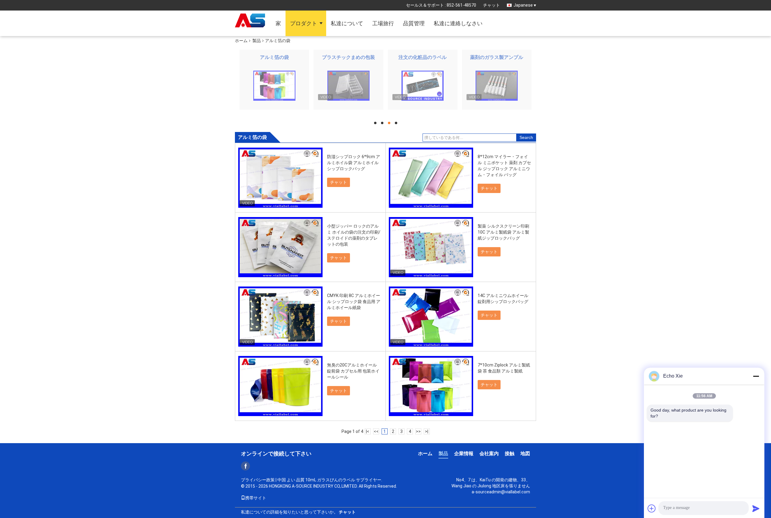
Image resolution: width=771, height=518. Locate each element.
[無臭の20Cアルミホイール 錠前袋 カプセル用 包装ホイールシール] (280, 386)
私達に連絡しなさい (458, 23)
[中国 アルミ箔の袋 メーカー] (274, 86)
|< (367, 431)
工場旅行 (383, 23)
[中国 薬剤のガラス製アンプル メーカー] (497, 86)
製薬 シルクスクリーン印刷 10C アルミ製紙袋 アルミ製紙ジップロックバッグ (503, 232)
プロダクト (303, 23)
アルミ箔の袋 (274, 57)
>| (426, 431)
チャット (491, 5)
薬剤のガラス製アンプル (496, 57)
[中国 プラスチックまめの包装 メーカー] (348, 86)
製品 (256, 40)
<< (376, 431)
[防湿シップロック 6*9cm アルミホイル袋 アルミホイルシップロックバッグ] (280, 178)
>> (418, 431)
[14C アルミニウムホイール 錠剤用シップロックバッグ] (431, 317)
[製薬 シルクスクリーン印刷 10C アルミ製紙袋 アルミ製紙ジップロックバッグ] (431, 247)
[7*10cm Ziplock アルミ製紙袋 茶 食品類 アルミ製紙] (431, 386)
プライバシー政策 (258, 479)
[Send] (756, 508)
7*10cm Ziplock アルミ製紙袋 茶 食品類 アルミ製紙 (504, 368)
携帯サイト (255, 497)
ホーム (241, 40)
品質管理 (414, 23)
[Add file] (652, 508)
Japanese (523, 5)
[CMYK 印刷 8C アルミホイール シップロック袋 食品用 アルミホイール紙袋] (280, 317)
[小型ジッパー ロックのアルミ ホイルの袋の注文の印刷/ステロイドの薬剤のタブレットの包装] (280, 247)
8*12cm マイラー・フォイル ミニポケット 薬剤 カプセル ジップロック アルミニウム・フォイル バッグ (504, 165)
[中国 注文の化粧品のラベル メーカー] (422, 86)
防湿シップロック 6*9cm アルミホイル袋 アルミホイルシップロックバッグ (353, 162)
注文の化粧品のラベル (422, 57)
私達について (347, 23)
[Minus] (756, 376)
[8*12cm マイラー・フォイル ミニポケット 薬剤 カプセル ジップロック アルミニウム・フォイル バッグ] (431, 178)
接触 (509, 453)
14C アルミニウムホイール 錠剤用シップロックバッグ (503, 298)
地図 (525, 453)
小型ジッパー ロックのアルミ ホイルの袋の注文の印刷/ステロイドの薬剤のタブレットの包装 (353, 235)
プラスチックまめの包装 (348, 57)
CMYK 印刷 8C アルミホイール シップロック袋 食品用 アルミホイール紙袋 (353, 301)
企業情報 (463, 453)
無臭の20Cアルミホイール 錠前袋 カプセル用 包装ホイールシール (353, 371)
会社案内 (489, 453)
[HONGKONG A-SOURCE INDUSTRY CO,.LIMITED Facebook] (245, 466)
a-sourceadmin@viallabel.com (501, 491)
